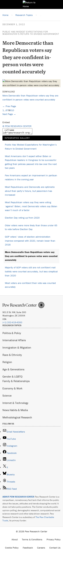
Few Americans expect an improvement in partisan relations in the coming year (31, 177)
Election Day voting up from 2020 (22, 217)
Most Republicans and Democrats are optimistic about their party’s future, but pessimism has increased (30, 190)
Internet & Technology (15, 403)
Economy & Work (12, 388)
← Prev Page (9, 106)
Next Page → (9, 114)
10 (12, 110)
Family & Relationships (16, 381)
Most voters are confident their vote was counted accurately (30, 285)
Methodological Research (17, 417)
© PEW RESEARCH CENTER (16, 126)
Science (7, 395)
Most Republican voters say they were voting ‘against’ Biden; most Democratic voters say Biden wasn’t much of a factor (31, 206)
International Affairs (14, 340)
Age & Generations (13, 369)
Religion (7, 362)
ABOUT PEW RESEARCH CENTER (18, 496)
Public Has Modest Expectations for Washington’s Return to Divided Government (30, 32)
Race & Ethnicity (12, 355)
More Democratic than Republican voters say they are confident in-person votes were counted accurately (31, 256)
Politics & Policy (11, 333)
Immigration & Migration (16, 347)
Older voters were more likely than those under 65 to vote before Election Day (31, 227)
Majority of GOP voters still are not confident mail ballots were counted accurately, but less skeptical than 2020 (31, 271)
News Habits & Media (15, 410)
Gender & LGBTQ (12, 376)
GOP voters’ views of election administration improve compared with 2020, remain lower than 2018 (30, 240)
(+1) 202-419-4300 (12, 322)
